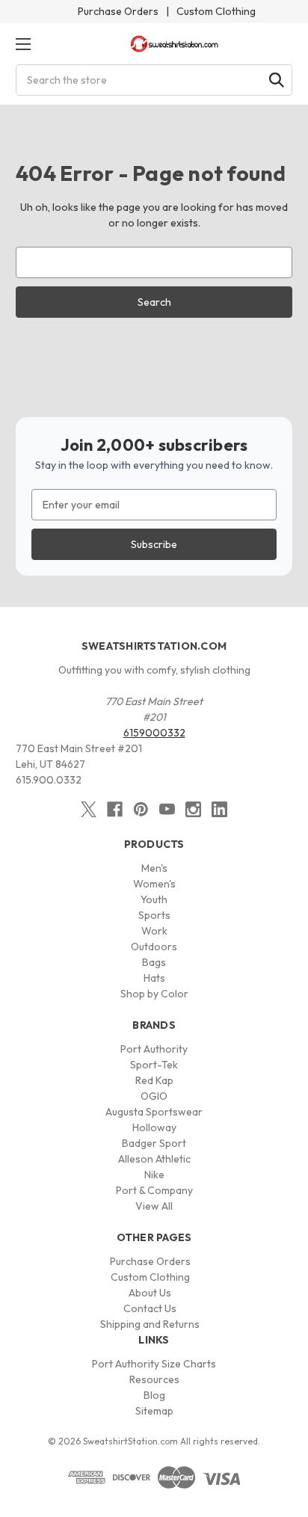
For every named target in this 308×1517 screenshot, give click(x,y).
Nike (154, 1174)
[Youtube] (167, 809)
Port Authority (154, 1049)
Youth (154, 899)
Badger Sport (154, 1143)
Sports (154, 915)
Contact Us (149, 1308)
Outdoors (154, 946)
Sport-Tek (154, 1064)
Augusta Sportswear (154, 1111)
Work (154, 931)
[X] (88, 809)
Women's (154, 883)
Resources (154, 1379)
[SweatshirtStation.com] (174, 43)
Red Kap (154, 1080)
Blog (154, 1395)
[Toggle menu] (22, 43)
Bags (154, 962)
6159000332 (154, 732)
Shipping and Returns (150, 1324)
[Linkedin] (219, 809)
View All (154, 1206)
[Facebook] (115, 809)
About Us (150, 1292)
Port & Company (154, 1190)
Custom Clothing (216, 11)
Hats (154, 978)
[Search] (276, 80)
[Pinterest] (141, 809)
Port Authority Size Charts (154, 1363)
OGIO (154, 1096)
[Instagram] (193, 809)
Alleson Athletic (154, 1159)
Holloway (154, 1127)
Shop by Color (154, 993)
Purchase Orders (118, 11)
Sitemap (154, 1411)
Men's (154, 868)
